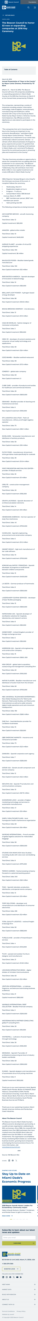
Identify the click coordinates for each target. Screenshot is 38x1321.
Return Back (9, 15)
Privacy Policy (21, 1311)
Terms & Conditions (8, 1311)
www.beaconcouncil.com (11, 1147)
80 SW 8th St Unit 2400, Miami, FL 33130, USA (18, 1259)
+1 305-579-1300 (7, 1264)
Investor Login (9, 1269)
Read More (6, 1216)
